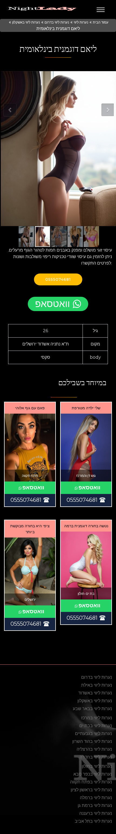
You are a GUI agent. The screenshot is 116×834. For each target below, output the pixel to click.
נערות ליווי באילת (96, 685)
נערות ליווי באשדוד (95, 692)
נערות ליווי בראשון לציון (91, 789)
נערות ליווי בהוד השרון (92, 741)
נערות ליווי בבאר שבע (92, 708)
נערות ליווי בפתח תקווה (91, 781)
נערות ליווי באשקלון (26, 22)
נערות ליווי (81, 22)
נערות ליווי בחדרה (96, 757)
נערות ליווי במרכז (96, 717)
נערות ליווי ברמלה (96, 797)
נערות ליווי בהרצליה (94, 749)
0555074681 (58, 279)
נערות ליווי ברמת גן (95, 805)
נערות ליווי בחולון (97, 766)
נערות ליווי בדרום (57, 22)
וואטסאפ (52, 303)
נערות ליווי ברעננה (95, 813)
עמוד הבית (100, 22)
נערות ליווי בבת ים (95, 725)
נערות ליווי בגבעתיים (93, 733)
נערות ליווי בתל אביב (93, 821)
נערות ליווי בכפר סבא (92, 774)
